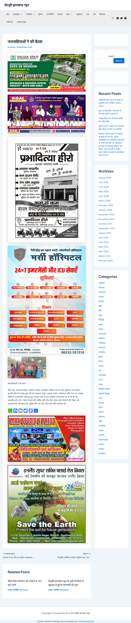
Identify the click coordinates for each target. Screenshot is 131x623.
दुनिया (40, 14)
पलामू (101, 384)
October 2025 (105, 223)
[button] (21, 14)
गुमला (101, 324)
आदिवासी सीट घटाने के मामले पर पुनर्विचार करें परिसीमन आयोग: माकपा (111, 103)
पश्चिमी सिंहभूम (104, 393)
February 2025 (106, 260)
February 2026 (106, 205)
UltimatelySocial (86, 621)
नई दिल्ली (102, 375)
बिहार (101, 407)
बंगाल (101, 398)
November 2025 (106, 219)
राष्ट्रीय (29, 14)
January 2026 (105, 210)
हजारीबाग (102, 453)
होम (8, 14)
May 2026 (103, 191)
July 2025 (103, 237)
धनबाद (10, 590)
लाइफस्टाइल (21, 22)
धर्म (94, 14)
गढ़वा (100, 315)
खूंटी (100, 306)
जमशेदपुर (102, 343)
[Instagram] (125, 18)
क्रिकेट (101, 301)
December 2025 (106, 214)
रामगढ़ (101, 430)
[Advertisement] (111, 505)
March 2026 (104, 200)
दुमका (101, 356)
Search (111, 56)
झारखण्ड (16, 14)
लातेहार (101, 444)
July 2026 (103, 182)
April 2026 (104, 196)
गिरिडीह (101, 319)
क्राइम (60, 14)
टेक (87, 14)
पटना (100, 379)
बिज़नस (102, 14)
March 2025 (104, 256)
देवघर (101, 361)
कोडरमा (101, 287)
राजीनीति (50, 14)
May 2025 (103, 246)
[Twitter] (121, 18)
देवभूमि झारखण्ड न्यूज (16, 5)
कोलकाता (102, 292)
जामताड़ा (102, 347)
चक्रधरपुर (102, 333)
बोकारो (101, 412)
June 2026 (104, 187)
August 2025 (105, 233)
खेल (68, 14)
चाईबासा (102, 338)
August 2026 (105, 177)
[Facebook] (118, 18)
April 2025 (104, 251)
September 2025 (107, 228)
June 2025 (104, 242)
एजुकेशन (79, 14)
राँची (100, 421)
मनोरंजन (10, 22)
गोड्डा (101, 329)
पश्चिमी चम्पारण (104, 389)
